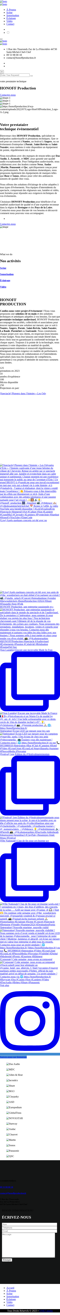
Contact (10, 24)
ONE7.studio (46, 1310)
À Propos (11, 9)
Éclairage (11, 18)
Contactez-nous (8, 95)
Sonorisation (12, 15)
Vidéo (9, 21)
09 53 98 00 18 (6, 1187)
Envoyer (7, 1260)
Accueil (10, 1287)
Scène (9, 12)
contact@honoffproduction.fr (13, 1193)
